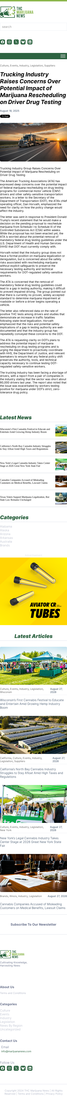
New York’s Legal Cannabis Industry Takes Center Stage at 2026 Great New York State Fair (25, 464)
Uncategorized (10, 1029)
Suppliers (49, 65)
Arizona (5, 534)
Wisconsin (6, 692)
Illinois (13, 896)
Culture (4, 65)
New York (6, 830)
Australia (6, 541)
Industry (24, 65)
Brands (5, 545)
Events (14, 65)
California (5, 758)
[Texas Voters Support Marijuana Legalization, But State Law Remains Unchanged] (61, 498)
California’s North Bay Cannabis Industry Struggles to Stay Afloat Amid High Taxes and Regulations (25, 447)
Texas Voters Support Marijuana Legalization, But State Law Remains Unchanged (24, 498)
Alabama (6, 526)
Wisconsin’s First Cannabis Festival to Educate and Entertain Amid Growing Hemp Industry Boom (25, 430)
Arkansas (6, 538)
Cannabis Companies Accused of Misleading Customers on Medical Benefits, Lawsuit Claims (24, 481)
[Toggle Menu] (62, 56)
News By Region (11, 1025)
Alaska (4, 530)
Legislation (36, 65)
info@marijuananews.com (16, 1051)
